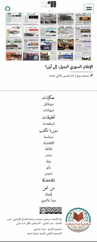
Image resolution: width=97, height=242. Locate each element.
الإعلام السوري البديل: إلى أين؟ (69, 66)
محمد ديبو (83, 75)
